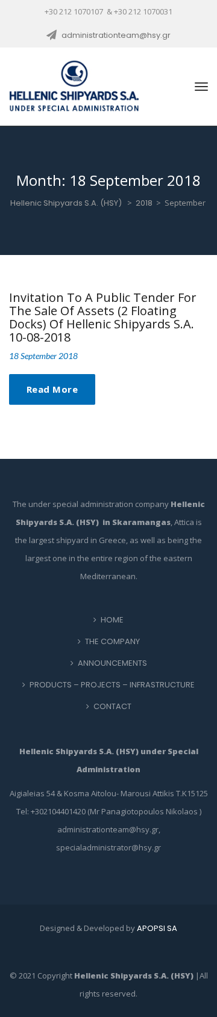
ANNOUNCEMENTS (112, 663)
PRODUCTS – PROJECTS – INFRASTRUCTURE (112, 684)
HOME (112, 619)
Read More (52, 389)
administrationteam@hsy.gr (116, 35)
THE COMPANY (112, 641)
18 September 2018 (43, 356)
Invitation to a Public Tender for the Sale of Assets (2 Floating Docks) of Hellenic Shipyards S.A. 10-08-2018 (103, 317)
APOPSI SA (157, 928)
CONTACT (112, 706)
